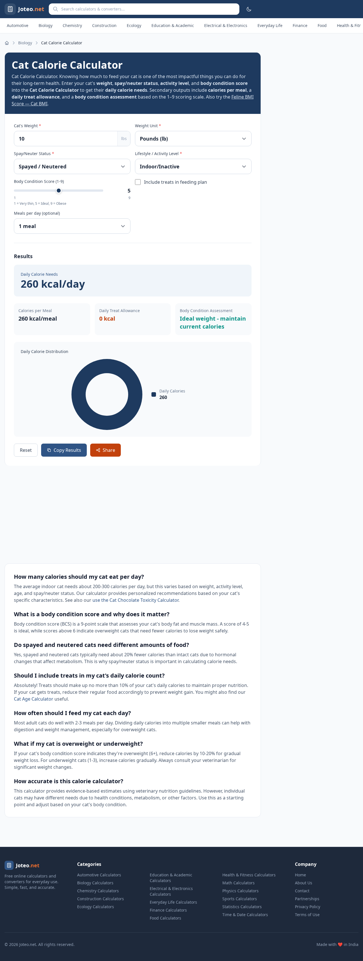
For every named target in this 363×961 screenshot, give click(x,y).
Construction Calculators (100, 898)
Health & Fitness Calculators (249, 875)
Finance (300, 25)
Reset (26, 450)
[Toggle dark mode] (249, 9)
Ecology (134, 25)
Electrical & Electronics (225, 25)
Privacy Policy (307, 906)
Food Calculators (165, 918)
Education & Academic (172, 25)
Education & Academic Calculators (171, 877)
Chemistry (72, 25)
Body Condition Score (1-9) (39, 181)
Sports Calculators (239, 898)
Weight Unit (148, 125)
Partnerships (307, 898)
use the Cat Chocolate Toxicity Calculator (135, 600)
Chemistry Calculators (98, 890)
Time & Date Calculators (245, 914)
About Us (303, 882)
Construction (104, 25)
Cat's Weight (27, 125)
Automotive (17, 25)
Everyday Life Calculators (173, 902)
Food (322, 25)
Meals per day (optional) (37, 213)
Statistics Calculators (242, 906)
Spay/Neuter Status (34, 153)
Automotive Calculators (99, 875)
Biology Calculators (95, 882)
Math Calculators (238, 882)
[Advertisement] (133, 514)
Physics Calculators (240, 890)
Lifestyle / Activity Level (158, 153)
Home (300, 875)
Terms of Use (307, 914)
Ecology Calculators (95, 906)
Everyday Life (270, 25)
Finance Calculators (168, 910)
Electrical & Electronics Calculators (171, 891)
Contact (302, 890)
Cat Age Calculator (33, 699)
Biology (45, 25)
